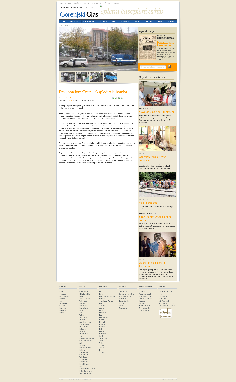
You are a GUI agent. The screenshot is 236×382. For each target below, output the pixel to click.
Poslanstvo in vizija (145, 296)
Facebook (68, 3)
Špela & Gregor (84, 299)
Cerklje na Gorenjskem (107, 296)
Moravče (102, 327)
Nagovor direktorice (145, 294)
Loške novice (83, 327)
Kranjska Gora (104, 317)
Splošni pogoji (144, 310)
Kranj (101, 315)
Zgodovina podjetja (145, 299)
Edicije (171, 21)
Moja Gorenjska (84, 294)
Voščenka (82, 320)
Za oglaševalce (124, 301)
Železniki (102, 348)
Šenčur (101, 336)
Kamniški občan (84, 364)
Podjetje (99, 3)
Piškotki (116, 3)
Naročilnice (78, 3)
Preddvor (102, 331)
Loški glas (82, 329)
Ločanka (82, 331)
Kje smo (142, 303)
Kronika (103, 21)
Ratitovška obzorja (85, 371)
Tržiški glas (83, 357)
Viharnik (82, 345)
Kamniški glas (84, 362)
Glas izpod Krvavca (85, 341)
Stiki (80, 313)
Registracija (123, 308)
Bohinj (101, 294)
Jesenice (102, 306)
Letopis (81, 296)
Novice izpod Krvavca (86, 338)
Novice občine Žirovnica (87, 369)
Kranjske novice (84, 303)
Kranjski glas (83, 308)
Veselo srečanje (148, 203)
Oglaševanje (88, 3)
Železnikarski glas (85, 373)
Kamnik (101, 310)
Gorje (101, 303)
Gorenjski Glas (84, 292)
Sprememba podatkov (126, 294)
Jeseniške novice (85, 322)
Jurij (80, 343)
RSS (61, 3)
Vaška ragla (83, 317)
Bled (100, 292)
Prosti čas (147, 21)
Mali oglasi (122, 299)
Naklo (101, 329)
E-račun (122, 303)
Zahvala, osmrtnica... (126, 296)
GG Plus (136, 21)
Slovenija (160, 21)
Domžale (102, 299)
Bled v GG (82, 366)
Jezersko (102, 308)
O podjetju (142, 292)
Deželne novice (84, 324)
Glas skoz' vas (84, 355)
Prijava (121, 306)
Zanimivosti (124, 21)
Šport (113, 21)
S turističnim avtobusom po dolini (155, 218)
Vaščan (81, 315)
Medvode (102, 322)
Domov (63, 21)
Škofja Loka (103, 338)
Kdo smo (142, 301)
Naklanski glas (84, 352)
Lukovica (102, 320)
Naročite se (123, 292)
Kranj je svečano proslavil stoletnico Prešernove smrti (165, 44)
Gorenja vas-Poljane (106, 301)
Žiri (100, 350)
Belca (81, 310)
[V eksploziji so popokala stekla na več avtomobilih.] (82, 82)
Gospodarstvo (89, 21)
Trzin (101, 341)
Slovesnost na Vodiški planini (156, 112)
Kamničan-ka (83, 359)
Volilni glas (83, 301)
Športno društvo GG (145, 306)
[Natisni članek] (122, 98)
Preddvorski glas (85, 348)
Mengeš (102, 324)
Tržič (101, 343)
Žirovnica (102, 352)
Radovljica (102, 334)
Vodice (101, 345)
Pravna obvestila (144, 308)
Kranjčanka (83, 306)
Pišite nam (107, 3)
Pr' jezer (82, 350)
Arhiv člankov (65, 25)
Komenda (102, 313)
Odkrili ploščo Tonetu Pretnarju (152, 264)
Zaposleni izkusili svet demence (152, 158)
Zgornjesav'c (83, 334)
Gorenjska (75, 21)
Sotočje (81, 336)
